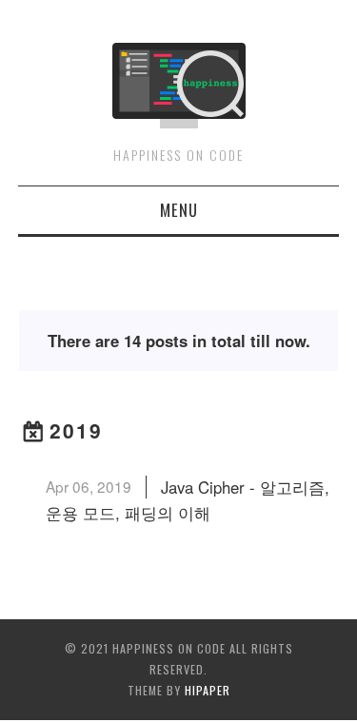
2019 (76, 430)
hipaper (207, 690)
